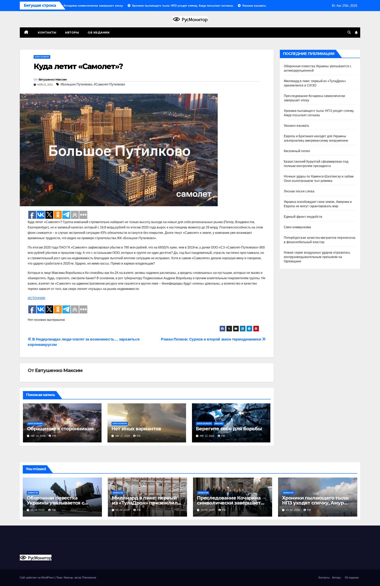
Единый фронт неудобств (303, 216)
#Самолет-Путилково (109, 84)
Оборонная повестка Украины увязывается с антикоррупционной (55, 503)
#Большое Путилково (76, 84)
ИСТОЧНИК (36, 298)
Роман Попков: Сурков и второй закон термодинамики (211, 339)
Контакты (46, 32)
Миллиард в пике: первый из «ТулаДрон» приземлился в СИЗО (147, 503)
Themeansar (89, 577)
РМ (54, 435)
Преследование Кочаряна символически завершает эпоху (229, 503)
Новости (33, 493)
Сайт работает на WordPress (37, 577)
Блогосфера (42, 57)
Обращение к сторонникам (60, 429)
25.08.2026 (38, 510)
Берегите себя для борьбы (229, 429)
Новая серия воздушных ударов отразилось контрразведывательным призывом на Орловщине (317, 257)
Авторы (72, 32)
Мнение (219, 423)
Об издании (98, 32)
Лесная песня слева (299, 191)
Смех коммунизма (297, 227)
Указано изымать (296, 125)
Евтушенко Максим (53, 79)
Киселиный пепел (297, 151)
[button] (349, 32)
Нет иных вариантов (136, 429)
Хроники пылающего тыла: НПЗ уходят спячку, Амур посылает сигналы (315, 503)
